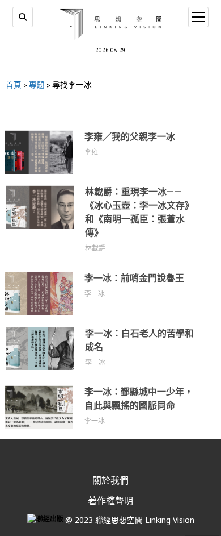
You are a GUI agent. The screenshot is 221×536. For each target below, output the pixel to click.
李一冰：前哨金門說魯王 (134, 278)
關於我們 (110, 480)
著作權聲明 (110, 500)
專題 (37, 85)
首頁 (14, 85)
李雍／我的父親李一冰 (129, 136)
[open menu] (198, 17)
